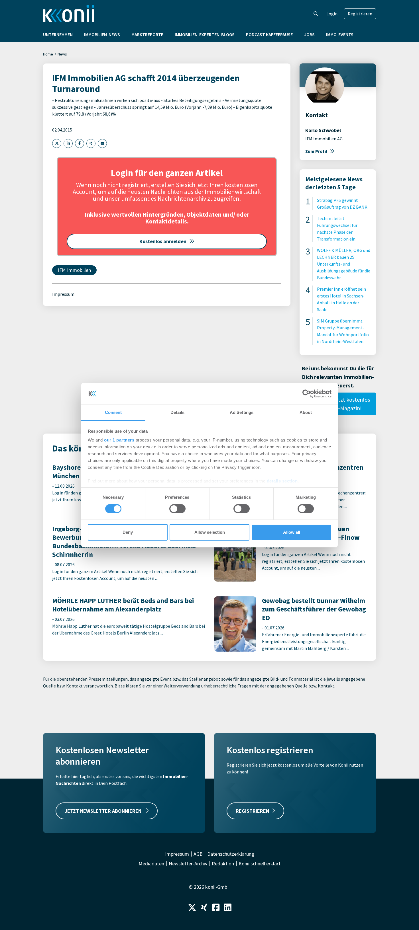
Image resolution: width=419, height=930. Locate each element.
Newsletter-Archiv (188, 863)
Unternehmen (58, 34)
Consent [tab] (113, 412)
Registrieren (360, 14)
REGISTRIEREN (252, 811)
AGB (198, 854)
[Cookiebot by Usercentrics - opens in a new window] (306, 393)
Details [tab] (177, 412)
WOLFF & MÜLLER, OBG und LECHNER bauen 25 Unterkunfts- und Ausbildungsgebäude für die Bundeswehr (343, 263)
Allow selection (209, 532)
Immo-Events (339, 34)
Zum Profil (316, 151)
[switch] (177, 508)
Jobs (309, 34)
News (62, 54)
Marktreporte (147, 34)
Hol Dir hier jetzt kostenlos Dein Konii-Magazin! (338, 404)
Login (331, 14)
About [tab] (306, 412)
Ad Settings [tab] (241, 412)
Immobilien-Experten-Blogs (205, 34)
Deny (128, 532)
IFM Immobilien (74, 270)
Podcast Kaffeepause (269, 34)
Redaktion (223, 863)
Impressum (63, 294)
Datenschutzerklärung (230, 854)
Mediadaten (151, 863)
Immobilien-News (102, 34)
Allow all (291, 532)
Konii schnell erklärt (259, 863)
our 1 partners (119, 440)
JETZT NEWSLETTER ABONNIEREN (104, 811)
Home (48, 54)
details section (282, 481)
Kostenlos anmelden (162, 241)
